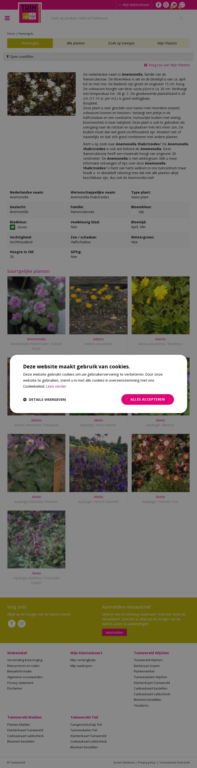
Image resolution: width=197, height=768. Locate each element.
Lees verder (56, 386)
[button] (44, 399)
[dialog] (98, 384)
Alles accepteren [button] (147, 399)
